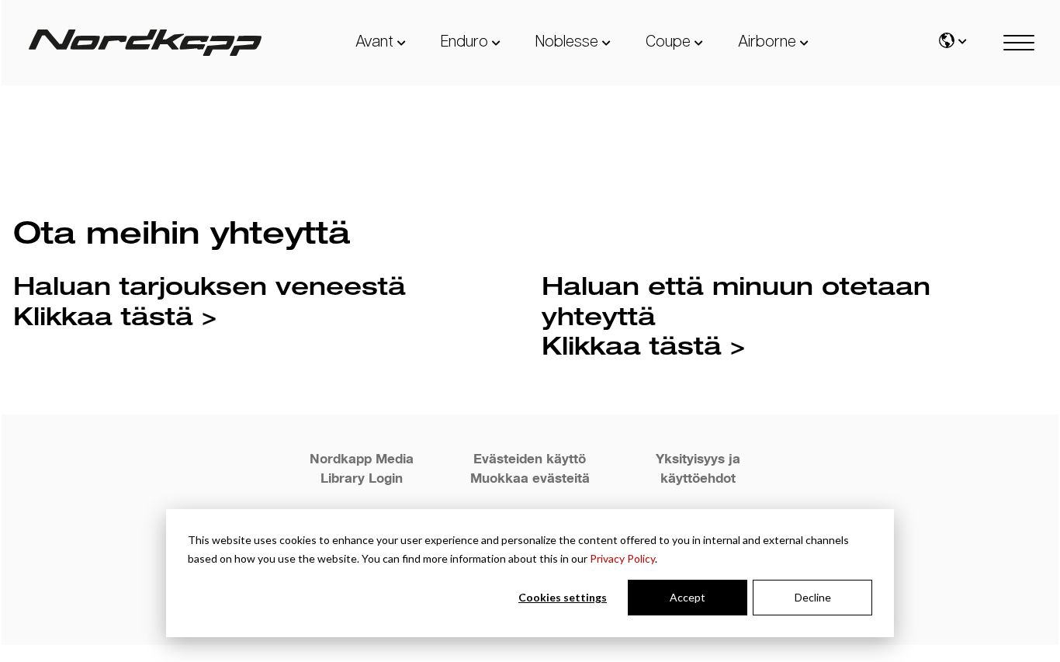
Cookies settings (562, 597)
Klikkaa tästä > (115, 315)
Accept (687, 597)
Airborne (767, 42)
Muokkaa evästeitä (530, 478)
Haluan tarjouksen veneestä (209, 284)
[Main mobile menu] (1018, 43)
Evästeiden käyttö (529, 458)
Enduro (464, 42)
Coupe (668, 42)
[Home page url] (145, 42)
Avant (374, 42)
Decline (813, 597)
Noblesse (566, 42)
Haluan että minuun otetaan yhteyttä (736, 299)
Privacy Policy (622, 558)
